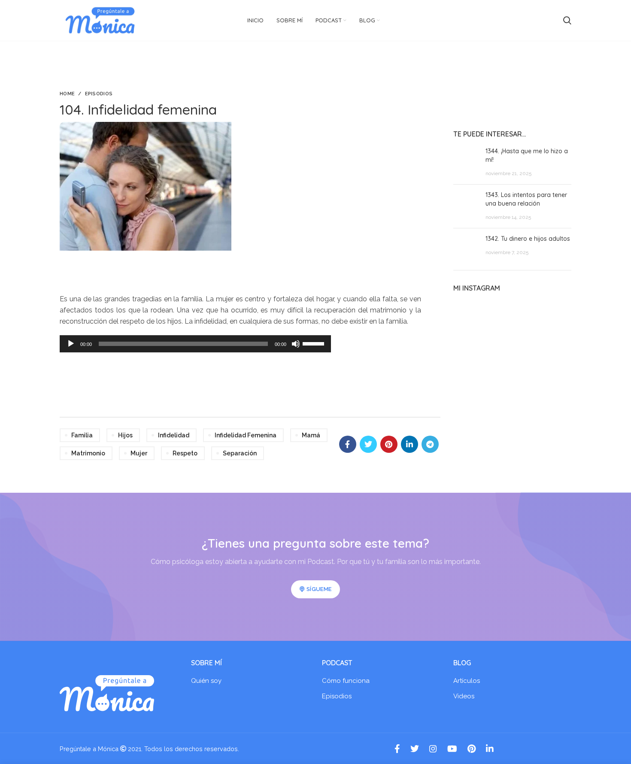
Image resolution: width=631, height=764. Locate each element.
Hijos (125, 435)
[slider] (315, 343)
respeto (185, 453)
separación (240, 453)
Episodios (99, 94)
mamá (311, 435)
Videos (463, 696)
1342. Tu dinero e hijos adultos (527, 239)
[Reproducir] (71, 344)
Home (67, 94)
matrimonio (88, 453)
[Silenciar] (295, 344)
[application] (195, 343)
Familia (82, 435)
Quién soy (206, 681)
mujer (138, 453)
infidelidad (173, 435)
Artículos (466, 681)
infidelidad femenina (245, 435)
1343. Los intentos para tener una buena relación (526, 199)
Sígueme (318, 589)
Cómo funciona (346, 681)
